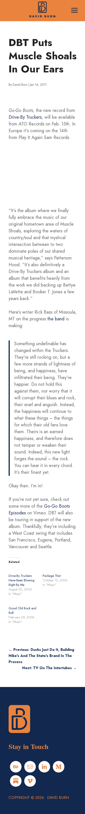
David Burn (20, 84)
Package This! (52, 576)
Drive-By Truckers (25, 117)
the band (55, 319)
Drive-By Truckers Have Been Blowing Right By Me (21, 580)
